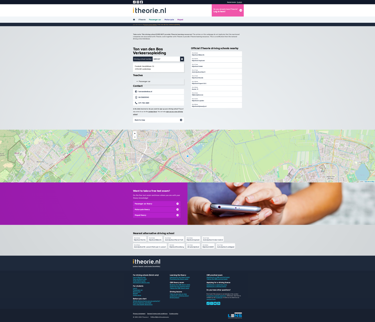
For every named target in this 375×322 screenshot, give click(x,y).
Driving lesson (174, 297)
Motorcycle (169, 20)
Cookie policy (173, 313)
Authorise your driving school (180, 286)
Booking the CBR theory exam (180, 284)
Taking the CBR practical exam (217, 279)
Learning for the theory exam (180, 277)
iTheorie (142, 20)
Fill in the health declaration (143, 304)
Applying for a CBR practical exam (218, 277)
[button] (187, 156)
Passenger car (155, 20)
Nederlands (231, 2)
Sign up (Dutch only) (140, 279)
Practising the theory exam (179, 279)
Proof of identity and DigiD (142, 303)
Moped (180, 20)
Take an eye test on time (178, 294)
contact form (152, 111)
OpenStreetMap (370, 181)
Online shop (137, 295)
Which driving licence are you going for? (146, 301)
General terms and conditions (157, 313)
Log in (135, 288)
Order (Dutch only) (139, 281)
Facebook (219, 297)
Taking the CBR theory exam (179, 288)
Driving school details (150, 24)
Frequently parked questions (216, 295)
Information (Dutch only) (141, 282)
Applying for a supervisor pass (217, 284)
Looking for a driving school (179, 295)
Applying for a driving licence (216, 286)
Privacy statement (139, 313)
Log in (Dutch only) (139, 277)
